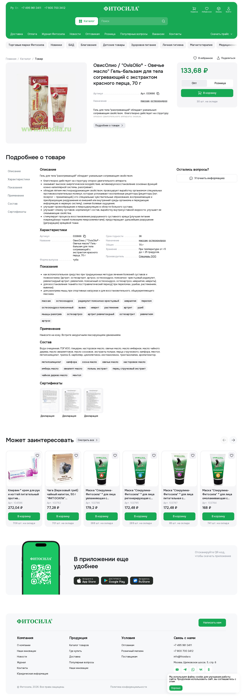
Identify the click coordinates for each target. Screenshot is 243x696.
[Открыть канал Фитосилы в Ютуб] (177, 669)
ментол (77, 375)
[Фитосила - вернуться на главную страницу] (121, 9)
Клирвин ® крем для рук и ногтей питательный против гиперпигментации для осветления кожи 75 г (24, 494)
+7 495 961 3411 (31, 8)
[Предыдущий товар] (224, 440)
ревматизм (146, 314)
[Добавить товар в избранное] (37, 455)
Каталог (25, 59)
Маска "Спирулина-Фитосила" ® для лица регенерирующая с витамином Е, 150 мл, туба (139, 494)
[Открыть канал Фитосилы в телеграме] (185, 669)
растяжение (111, 307)
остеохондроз (159, 100)
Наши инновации (26, 650)
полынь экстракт (97, 368)
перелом (147, 300)
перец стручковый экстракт (129, 368)
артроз (46, 320)
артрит (128, 307)
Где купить (75, 650)
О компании (23, 645)
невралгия (130, 300)
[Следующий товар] (233, 440)
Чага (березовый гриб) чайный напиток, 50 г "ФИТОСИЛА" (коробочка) (62, 494)
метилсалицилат (51, 361)
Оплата (32, 34)
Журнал (21, 662)
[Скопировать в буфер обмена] (158, 93)
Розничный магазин (132, 650)
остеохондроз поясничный (57, 307)
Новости (75, 34)
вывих (82, 307)
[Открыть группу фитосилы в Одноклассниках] (208, 669)
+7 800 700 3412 (54, 8)
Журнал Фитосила (53, 34)
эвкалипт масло (73, 368)
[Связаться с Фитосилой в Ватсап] (193, 669)
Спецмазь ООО (147, 256)
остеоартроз (74, 314)
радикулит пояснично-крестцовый (98, 300)
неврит (95, 307)
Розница (109, 34)
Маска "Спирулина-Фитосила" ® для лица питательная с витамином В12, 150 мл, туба (179, 494)
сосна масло (89, 361)
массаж (145, 100)
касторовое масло (134, 361)
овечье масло (110, 361)
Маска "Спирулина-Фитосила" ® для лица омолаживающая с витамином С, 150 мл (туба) (217, 494)
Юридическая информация (32, 673)
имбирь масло (50, 368)
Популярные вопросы (133, 34)
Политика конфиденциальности (128, 686)
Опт (194, 83)
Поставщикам (129, 656)
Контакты (175, 34)
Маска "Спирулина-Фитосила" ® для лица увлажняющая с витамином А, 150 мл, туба (101, 494)
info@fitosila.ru (182, 656)
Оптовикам (92, 34)
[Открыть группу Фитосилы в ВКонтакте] (201, 669)
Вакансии (158, 34)
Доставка (16, 34)
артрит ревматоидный (101, 314)
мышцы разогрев (52, 314)
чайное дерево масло (54, 375)
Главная (11, 59)
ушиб (141, 307)
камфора (71, 361)
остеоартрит (127, 314)
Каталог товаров (79, 645)
